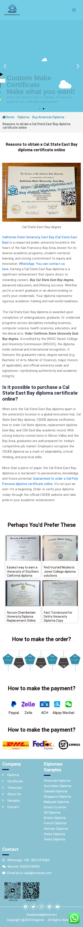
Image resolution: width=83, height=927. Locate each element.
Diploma (23, 117)
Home (10, 117)
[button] (5, 66)
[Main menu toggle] (74, 10)
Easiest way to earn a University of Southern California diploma (23, 571)
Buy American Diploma (48, 117)
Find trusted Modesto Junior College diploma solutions (60, 571)
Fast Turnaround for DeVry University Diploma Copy (58, 616)
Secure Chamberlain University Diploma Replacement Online (21, 616)
